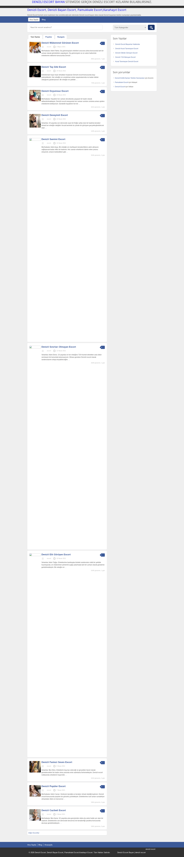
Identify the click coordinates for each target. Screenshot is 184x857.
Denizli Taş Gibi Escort (53, 67)
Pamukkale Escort (121, 82)
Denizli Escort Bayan (125, 852)
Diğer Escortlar (33, 833)
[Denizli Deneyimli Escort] (35, 127)
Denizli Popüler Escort (53, 786)
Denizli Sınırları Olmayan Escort (58, 347)
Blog (44, 19)
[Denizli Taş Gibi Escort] (35, 77)
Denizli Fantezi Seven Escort (56, 762)
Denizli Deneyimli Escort (54, 115)
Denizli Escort (120, 87)
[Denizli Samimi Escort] (35, 140)
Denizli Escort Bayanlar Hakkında (127, 44)
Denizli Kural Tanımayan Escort (126, 49)
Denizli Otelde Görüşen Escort (126, 53)
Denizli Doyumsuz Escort (55, 91)
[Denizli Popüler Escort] (35, 796)
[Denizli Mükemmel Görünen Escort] (35, 53)
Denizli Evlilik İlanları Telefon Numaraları (130, 78)
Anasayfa (48, 845)
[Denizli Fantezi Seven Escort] (35, 772)
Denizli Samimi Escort (53, 139)
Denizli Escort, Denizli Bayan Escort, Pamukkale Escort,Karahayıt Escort (76, 10)
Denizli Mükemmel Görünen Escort (60, 43)
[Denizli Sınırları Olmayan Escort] (35, 348)
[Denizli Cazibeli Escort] (35, 820)
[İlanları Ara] (151, 27)
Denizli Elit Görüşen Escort (56, 554)
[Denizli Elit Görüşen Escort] (35, 555)
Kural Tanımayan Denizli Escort (126, 61)
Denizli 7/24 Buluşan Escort (125, 57)
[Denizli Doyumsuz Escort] (35, 101)
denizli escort (140, 852)
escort (49, 47)
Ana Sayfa (33, 19)
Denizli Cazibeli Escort (53, 810)
